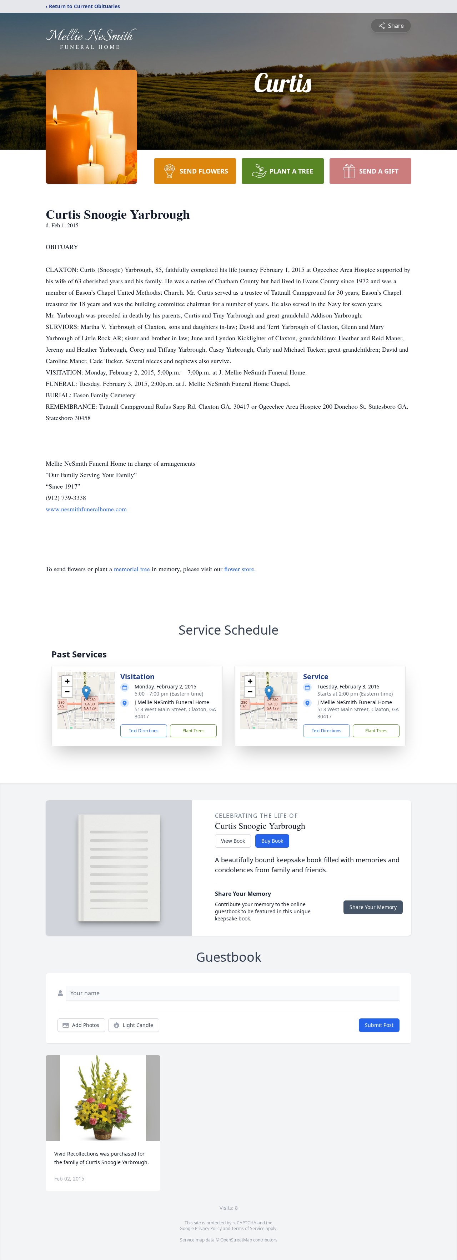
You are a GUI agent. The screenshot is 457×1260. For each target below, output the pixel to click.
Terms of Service (248, 1228)
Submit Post (379, 1025)
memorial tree (132, 568)
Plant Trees (193, 731)
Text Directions (144, 731)
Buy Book (272, 840)
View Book (233, 840)
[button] (86, 693)
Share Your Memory (373, 907)
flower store (239, 568)
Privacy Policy (208, 1228)
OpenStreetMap (236, 1240)
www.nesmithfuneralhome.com (86, 509)
